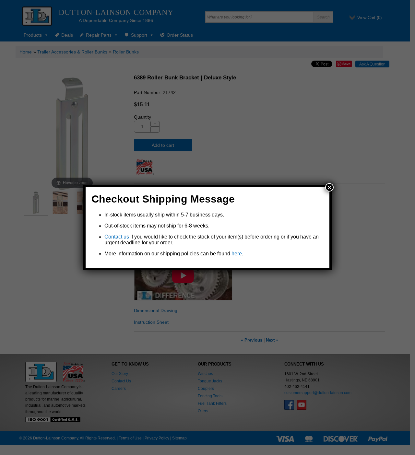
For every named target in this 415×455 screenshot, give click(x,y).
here (236, 253)
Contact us (116, 236)
